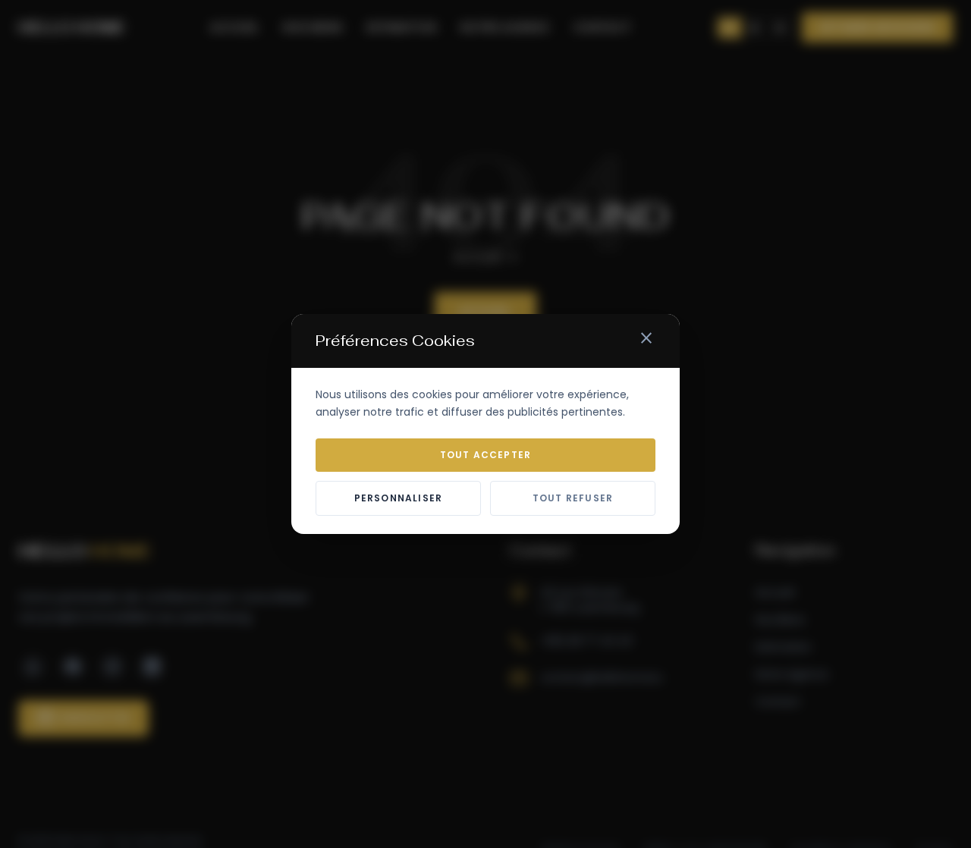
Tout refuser (573, 498)
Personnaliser (398, 498)
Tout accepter (486, 454)
